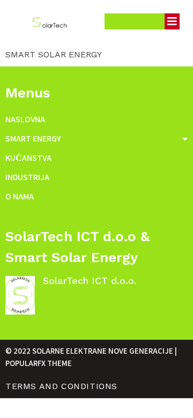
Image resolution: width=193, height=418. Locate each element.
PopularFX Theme (38, 363)
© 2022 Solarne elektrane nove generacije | (91, 351)
